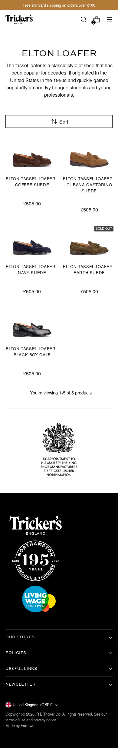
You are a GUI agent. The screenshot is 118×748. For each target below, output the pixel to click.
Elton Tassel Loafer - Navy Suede (32, 269)
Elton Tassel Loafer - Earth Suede (89, 269)
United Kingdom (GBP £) (33, 704)
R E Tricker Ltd (48, 714)
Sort (63, 121)
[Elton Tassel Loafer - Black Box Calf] (32, 323)
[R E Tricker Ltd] (19, 19)
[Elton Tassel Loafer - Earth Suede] (89, 241)
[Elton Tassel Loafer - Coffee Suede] (32, 153)
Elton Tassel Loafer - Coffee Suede (32, 182)
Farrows (27, 725)
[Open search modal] (83, 19)
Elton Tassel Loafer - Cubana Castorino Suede (89, 185)
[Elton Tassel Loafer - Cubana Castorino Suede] (89, 153)
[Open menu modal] (109, 19)
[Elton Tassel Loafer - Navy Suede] (32, 241)
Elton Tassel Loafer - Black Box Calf (32, 351)
